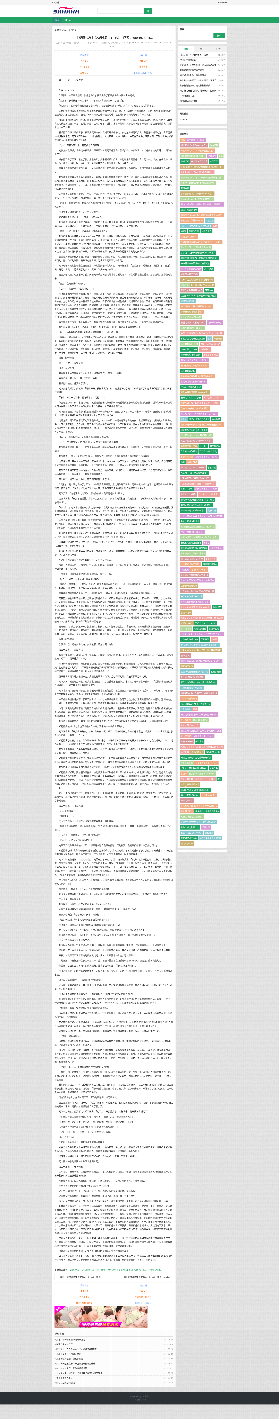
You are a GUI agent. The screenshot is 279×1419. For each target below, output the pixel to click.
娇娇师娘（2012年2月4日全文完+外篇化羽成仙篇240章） (201, 178)
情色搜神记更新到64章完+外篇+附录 (197, 500)
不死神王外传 (187, 666)
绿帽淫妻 (185, 161)
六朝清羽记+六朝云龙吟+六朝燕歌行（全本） (201, 242)
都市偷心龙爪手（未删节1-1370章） (197, 193)
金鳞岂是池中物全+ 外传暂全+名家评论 (198, 822)
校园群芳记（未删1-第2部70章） (195, 790)
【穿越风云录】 (215, 322)
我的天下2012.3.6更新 (191, 398)
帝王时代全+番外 (188, 494)
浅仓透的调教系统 (189, 586)
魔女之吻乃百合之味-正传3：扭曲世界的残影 (201, 650)
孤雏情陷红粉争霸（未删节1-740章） (197, 376)
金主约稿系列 (197, 752)
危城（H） (84, 73)
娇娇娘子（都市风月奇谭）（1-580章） (198, 253)
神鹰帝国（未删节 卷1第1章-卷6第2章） (200, 258)
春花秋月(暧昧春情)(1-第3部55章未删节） (200, 645)
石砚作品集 (214, 628)
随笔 (221, 156)
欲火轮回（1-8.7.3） (190, 725)
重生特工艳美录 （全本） (206, 457)
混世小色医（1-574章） (191, 833)
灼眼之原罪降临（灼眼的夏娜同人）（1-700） (201, 661)
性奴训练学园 (199, 553)
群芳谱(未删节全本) (208, 451)
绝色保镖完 (186, 736)
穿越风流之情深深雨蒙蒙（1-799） (196, 505)
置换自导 (214, 768)
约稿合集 (185, 349)
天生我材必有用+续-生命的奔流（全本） (199, 714)
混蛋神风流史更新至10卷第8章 (195, 671)
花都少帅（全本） (199, 569)
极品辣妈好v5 (187, 741)
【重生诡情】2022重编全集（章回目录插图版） (202, 516)
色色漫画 (84, 61)
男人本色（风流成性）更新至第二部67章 (199, 806)
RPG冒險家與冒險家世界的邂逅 (195, 263)
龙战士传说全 (187, 489)
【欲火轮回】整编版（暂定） (194, 768)
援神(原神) (185, 655)
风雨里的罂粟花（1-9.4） (192, 328)
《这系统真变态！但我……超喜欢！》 (198, 483)
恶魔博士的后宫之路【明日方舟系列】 (198, 183)
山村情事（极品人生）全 (192, 559)
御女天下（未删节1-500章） (202, 773)
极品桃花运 (215, 446)
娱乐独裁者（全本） (190, 795)
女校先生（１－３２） (203, 736)
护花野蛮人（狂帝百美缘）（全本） (196, 306)
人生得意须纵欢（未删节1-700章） (196, 441)
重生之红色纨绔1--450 (191, 317)
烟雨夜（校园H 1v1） (143, 73)
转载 (183, 784)
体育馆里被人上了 (188, 95)
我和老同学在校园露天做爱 (192, 70)
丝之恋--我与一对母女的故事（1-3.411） (199, 414)
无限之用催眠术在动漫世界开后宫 (196, 757)
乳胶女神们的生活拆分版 (192, 816)
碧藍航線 (209, 833)
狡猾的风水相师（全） (191, 355)
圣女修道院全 (187, 457)
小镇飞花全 (186, 612)
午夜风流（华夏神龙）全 (192, 220)
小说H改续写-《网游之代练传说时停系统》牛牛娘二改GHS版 (201, 167)
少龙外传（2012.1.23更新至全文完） (197, 151)
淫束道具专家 (187, 763)
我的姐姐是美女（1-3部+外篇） (195, 408)
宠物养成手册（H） (143, 1297)
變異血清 (206, 827)
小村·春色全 (186, 628)
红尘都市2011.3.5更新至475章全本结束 (198, 296)
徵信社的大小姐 (213, 752)
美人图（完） (187, 811)
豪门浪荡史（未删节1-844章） (194, 365)
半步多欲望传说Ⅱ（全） (206, 763)
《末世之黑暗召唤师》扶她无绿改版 (197, 279)
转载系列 (185, 403)
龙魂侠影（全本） (189, 236)
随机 (186, 49)
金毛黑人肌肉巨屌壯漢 (191, 543)
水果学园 (214, 161)
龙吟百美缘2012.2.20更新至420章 (196, 435)
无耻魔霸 (205, 639)
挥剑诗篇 (185, 188)
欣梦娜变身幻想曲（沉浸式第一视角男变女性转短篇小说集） (201, 425)
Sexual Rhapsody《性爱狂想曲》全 (197, 199)
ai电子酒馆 (208, 269)
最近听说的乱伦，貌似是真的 (193, 75)
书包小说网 (84, 67)
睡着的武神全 (200, 628)
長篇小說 (199, 741)
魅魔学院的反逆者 (189, 446)
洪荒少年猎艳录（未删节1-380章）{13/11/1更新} (201, 333)
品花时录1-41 (187, 843)
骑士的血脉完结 (188, 371)
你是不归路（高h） (84, 1303)
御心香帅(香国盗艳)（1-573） (194, 360)
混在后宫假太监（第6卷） (192, 677)
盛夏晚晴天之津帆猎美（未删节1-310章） (200, 537)
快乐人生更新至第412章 (191, 596)
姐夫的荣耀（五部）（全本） (193, 381)
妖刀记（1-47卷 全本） (209, 494)
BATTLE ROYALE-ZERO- (202, 285)
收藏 (195, 709)
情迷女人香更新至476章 (191, 290)
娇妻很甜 (143, 67)
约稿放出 (185, 569)
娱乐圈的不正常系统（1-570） (205, 403)
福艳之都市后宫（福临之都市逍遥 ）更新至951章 (200, 205)
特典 (201, 312)
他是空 (206, 543)
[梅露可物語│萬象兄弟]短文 (193, 322)
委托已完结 (192, 462)
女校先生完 (206, 231)
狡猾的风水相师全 (189, 312)
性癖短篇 (214, 145)
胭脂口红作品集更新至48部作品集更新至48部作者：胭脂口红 (201, 215)
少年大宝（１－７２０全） (193, 467)
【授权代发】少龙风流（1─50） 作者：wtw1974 (82, 43)
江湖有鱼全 (205, 349)
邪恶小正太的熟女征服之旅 (193, 338)
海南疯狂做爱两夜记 (189, 101)
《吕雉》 (203, 446)
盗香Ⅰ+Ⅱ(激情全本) (190, 827)
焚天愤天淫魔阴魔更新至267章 (195, 575)
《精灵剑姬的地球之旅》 (192, 688)
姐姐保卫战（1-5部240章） (193, 510)
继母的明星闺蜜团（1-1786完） (195, 392)
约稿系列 (212, 156)
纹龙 (215, 226)
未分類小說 (202, 430)
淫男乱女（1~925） (196, 140)
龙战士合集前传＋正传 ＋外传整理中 (197, 580)
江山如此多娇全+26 (189, 639)
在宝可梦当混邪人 (199, 161)
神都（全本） (187, 800)
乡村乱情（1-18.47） (213, 398)
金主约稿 (216, 419)
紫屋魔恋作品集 (188, 430)
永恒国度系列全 (210, 355)
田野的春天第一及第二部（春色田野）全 (199, 693)
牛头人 (184, 419)
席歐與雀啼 (192, 210)
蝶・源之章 (186, 720)
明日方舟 (209, 290)
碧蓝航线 (209, 220)
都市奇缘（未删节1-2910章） (194, 145)
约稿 (183, 140)
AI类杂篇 (218, 338)
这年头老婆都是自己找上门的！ (195, 602)
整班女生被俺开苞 (188, 60)
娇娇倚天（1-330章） (190, 564)
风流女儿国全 (187, 247)
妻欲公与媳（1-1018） (205, 623)
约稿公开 (212, 510)
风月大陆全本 (193, 521)
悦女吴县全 (186, 709)
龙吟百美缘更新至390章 (210, 838)
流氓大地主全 (187, 623)
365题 (214, 639)
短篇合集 (185, 285)
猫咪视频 (84, 55)
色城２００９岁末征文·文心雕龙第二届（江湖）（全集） (202, 747)
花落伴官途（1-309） (205, 779)
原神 (219, 779)
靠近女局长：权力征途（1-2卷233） (197, 172)
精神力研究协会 (188, 301)
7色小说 (143, 55)
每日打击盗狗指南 (189, 698)
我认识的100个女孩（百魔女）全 (196, 704)
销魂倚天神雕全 (210, 564)
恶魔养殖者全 (193, 784)
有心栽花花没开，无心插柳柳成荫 (195, 85)
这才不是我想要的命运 (191, 269)
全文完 (194, 349)
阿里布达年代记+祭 (189, 274)
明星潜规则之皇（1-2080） (193, 156)
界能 (183, 462)
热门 (202, 49)
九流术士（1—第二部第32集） (195, 473)
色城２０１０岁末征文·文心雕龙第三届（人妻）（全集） (202, 618)
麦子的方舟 (210, 559)
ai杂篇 (183, 231)
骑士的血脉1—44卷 (189, 344)
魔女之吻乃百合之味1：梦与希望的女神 (198, 682)
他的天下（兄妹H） (143, 1303)
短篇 (183, 210)
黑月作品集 (194, 231)
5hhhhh (68, 20)
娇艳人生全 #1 (216, 548)
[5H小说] (67, 11)
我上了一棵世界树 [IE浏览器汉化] (196, 226)
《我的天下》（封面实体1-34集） (195, 478)
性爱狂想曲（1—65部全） (192, 532)
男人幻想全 (186, 553)
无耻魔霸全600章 (203, 247)
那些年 (184, 773)
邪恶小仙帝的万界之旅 (199, 419)
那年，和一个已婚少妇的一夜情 (194, 55)
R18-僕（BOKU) (200, 720)
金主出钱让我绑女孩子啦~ (207, 811)
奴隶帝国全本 (187, 779)
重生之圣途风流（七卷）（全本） (195, 607)
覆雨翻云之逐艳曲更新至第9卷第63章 (198, 526)
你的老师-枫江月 (208, 795)
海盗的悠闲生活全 (189, 838)
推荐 (218, 49)
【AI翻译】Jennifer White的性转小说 (197, 591)
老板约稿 (212, 467)
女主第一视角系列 (189, 451)
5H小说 (143, 61)
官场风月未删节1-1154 (191, 387)
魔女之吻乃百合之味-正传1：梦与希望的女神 (201, 731)
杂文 (183, 521)
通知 (210, 338)
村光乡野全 (216, 671)
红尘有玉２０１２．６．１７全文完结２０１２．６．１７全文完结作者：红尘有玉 (201, 634)
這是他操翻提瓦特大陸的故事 (194, 548)
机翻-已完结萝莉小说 (210, 344)
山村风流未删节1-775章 (206, 489)
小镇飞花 (217, 607)
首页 (57, 20)
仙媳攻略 (185, 752)
